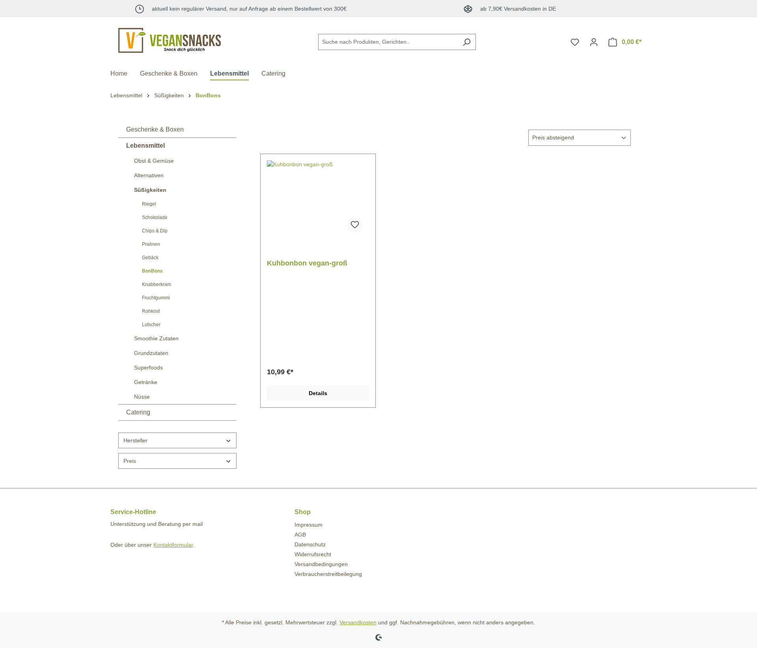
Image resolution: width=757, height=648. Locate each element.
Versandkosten (358, 622)
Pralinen (151, 244)
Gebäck (150, 257)
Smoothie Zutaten (156, 338)
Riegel (149, 204)
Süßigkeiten (150, 190)
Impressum (309, 525)
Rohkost (151, 311)
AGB (300, 534)
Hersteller (135, 440)
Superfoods (148, 367)
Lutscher (151, 324)
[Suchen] (466, 42)
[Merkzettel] (574, 42)
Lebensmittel (145, 145)
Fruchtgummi (156, 298)
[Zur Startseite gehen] (169, 40)
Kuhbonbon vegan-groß (307, 263)
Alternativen (149, 175)
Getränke (145, 382)
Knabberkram (156, 284)
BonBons (152, 271)
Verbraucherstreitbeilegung (328, 574)
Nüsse (142, 397)
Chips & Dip (155, 231)
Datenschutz (310, 544)
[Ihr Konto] (593, 42)
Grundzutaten (151, 353)
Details (318, 393)
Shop (303, 512)
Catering (138, 412)
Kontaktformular (173, 545)
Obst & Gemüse (154, 161)
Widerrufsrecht (313, 554)
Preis (129, 461)
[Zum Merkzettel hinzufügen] (355, 225)
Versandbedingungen (321, 564)
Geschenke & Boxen (155, 129)
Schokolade (155, 217)
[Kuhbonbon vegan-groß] (318, 199)
